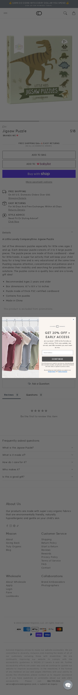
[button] (68, 685)
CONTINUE (57, 359)
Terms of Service (62, 372)
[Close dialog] (73, 319)
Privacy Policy (52, 372)
